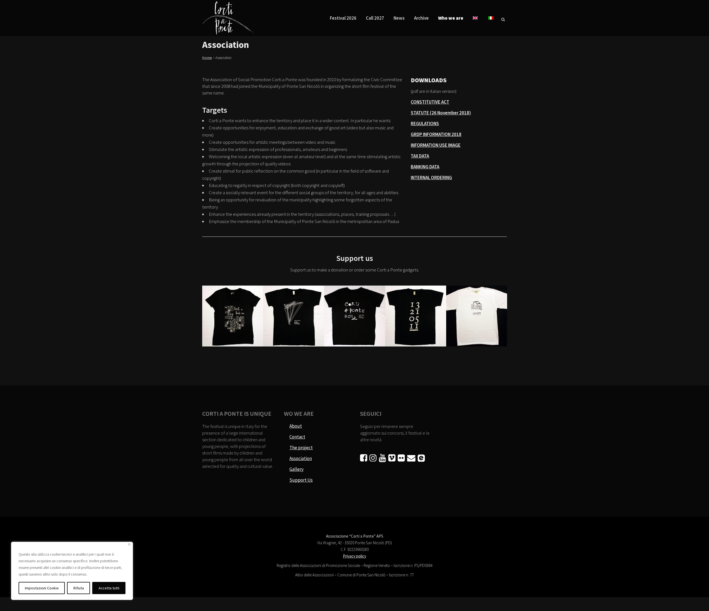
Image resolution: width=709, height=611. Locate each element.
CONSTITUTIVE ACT (430, 102)
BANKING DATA (425, 167)
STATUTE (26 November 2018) (441, 113)
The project (301, 448)
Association (300, 458)
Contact (297, 437)
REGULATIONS (425, 123)
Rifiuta (78, 588)
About (295, 426)
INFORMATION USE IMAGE (436, 145)
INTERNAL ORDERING (431, 177)
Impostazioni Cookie (42, 588)
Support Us (301, 480)
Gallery (296, 469)
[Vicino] (129, 544)
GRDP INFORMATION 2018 (436, 134)
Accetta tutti (109, 588)
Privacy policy (354, 556)
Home (207, 57)
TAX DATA (420, 156)
